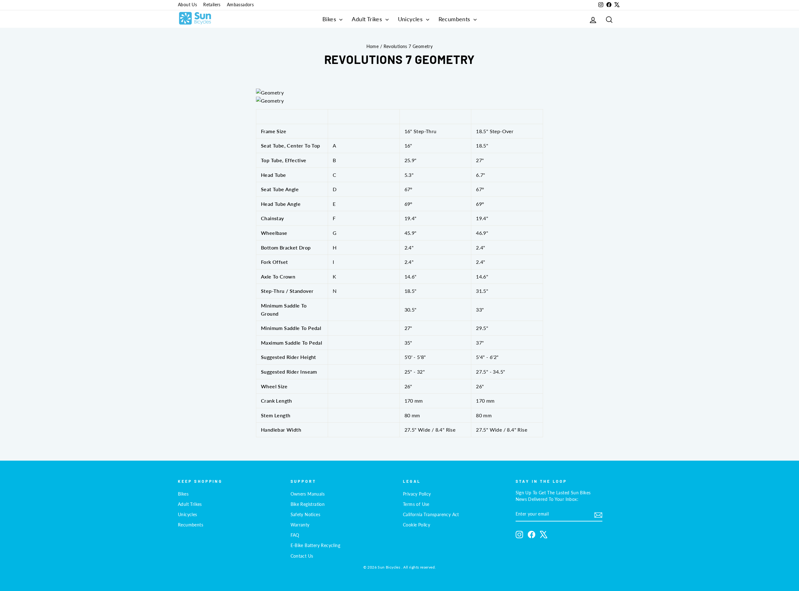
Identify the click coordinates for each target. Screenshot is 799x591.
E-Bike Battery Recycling (316, 545)
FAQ (295, 535)
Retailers (212, 4)
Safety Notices (306, 514)
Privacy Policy (417, 494)
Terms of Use (416, 504)
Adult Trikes (368, 19)
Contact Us (302, 556)
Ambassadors (240, 4)
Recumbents (455, 19)
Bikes (330, 19)
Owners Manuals (308, 494)
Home (372, 46)
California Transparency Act (431, 514)
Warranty (300, 524)
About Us (187, 4)
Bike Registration (308, 504)
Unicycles (411, 19)
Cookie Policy (416, 524)
